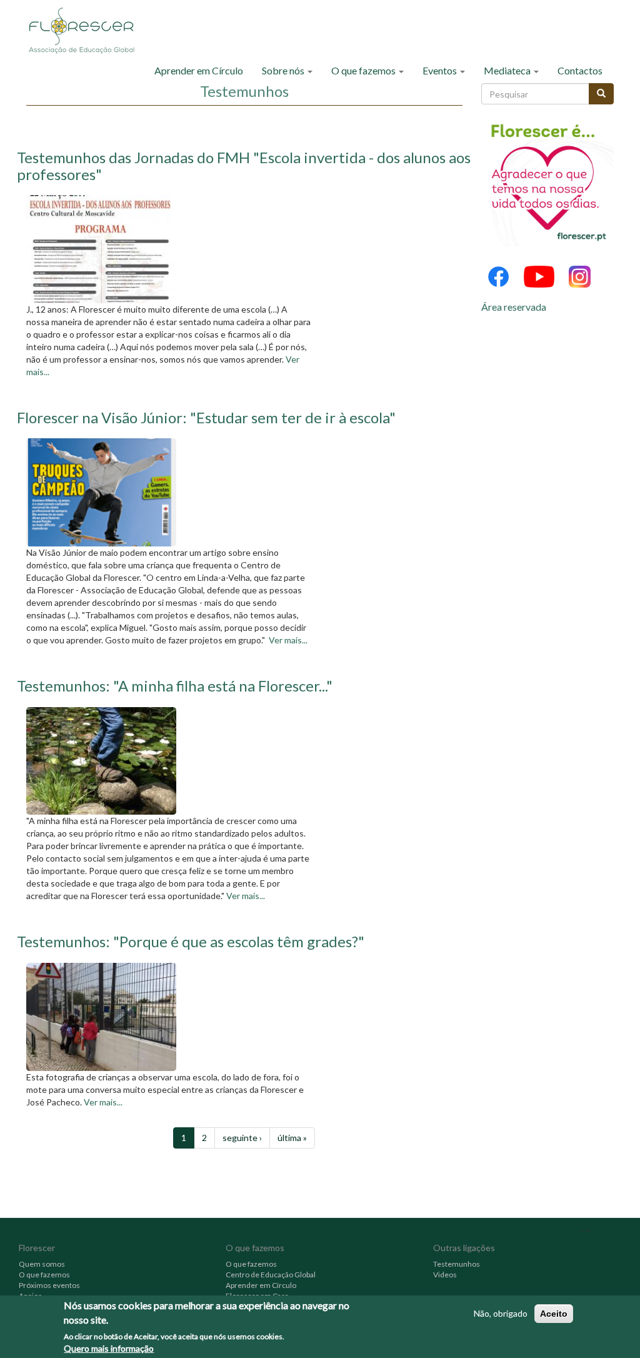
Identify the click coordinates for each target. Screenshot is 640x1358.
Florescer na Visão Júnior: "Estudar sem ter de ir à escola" (206, 417)
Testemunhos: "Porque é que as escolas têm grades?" (190, 941)
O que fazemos (364, 70)
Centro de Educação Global (271, 1274)
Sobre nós (284, 70)
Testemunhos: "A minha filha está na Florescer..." (174, 685)
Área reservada (513, 307)
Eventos (440, 70)
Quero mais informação (109, 1348)
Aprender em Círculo (198, 70)
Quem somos (42, 1264)
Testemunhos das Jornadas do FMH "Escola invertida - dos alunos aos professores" (244, 165)
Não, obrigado (501, 1313)
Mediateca (508, 70)
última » (292, 1137)
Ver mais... (288, 640)
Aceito (554, 1314)
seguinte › (242, 1137)
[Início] (86, 29)
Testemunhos (456, 1264)
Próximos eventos (49, 1285)
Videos (445, 1274)
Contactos (580, 70)
